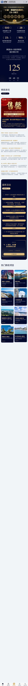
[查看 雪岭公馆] (14, 14)
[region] (14, 14)
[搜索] (24, 2)
